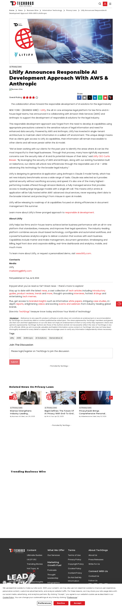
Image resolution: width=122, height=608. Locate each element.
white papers (75, 301)
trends (38, 293)
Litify (43, 110)
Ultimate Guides (34, 555)
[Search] (99, 3)
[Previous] (11, 398)
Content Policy (75, 573)
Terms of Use (74, 555)
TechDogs (24, 311)
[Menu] (110, 3)
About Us (93, 555)
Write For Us (94, 564)
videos (41, 303)
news (44, 290)
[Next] (111, 398)
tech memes (29, 296)
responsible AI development (79, 212)
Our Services (53, 555)
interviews (79, 293)
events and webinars (69, 303)
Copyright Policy (76, 564)
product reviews (25, 293)
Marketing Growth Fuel (54, 563)
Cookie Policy (74, 568)
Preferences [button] (72, 597)
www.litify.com (83, 253)
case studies (99, 301)
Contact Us (94, 576)
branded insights (38, 301)
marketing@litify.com (20, 270)
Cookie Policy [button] (8, 597)
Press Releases (96, 559)
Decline (61, 603)
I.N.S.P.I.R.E (31, 559)
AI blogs (97, 293)
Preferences (44, 603)
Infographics (53, 582)
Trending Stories (35, 564)
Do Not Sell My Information (74, 579)
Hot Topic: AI (33, 568)
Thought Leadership (52, 576)
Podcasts (52, 570)
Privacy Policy (74, 559)
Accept (77, 603)
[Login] (105, 4)
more (49, 293)
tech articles (75, 290)
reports (20, 303)
